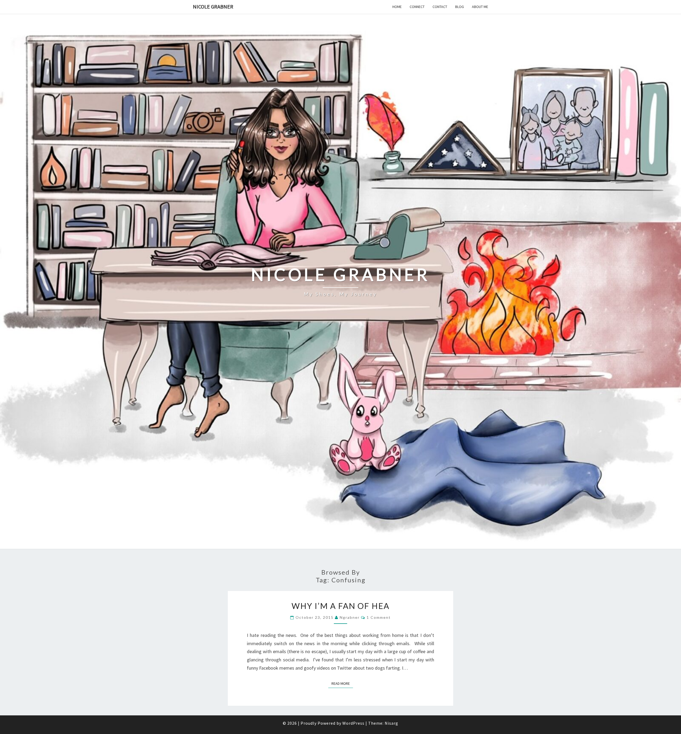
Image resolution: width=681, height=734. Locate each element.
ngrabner (350, 617)
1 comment (379, 617)
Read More (342, 683)
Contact (440, 6)
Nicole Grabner (213, 6)
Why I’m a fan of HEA (340, 606)
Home (397, 6)
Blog (459, 6)
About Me (480, 6)
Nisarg (391, 723)
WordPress (353, 723)
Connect (417, 6)
